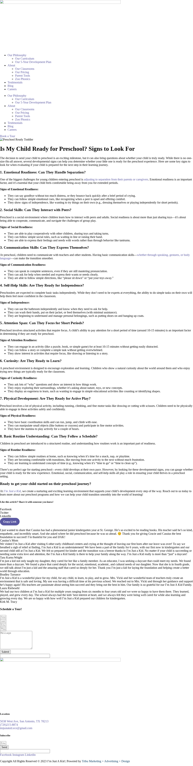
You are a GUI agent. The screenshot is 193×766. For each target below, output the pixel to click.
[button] (96, 509)
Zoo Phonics (22, 79)
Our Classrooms (24, 68)
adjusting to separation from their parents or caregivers (116, 179)
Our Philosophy (17, 55)
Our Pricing (22, 72)
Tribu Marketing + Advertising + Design (106, 761)
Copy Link (9, 521)
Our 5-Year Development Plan (33, 62)
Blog (10, 85)
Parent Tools (22, 75)
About (11, 65)
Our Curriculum (24, 58)
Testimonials (15, 82)
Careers (12, 89)
